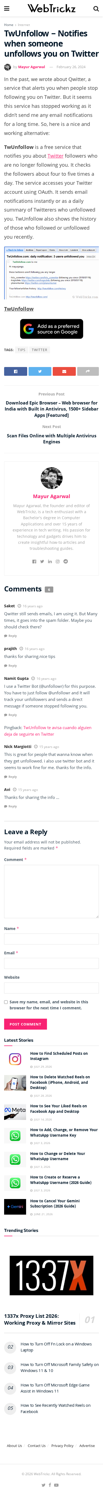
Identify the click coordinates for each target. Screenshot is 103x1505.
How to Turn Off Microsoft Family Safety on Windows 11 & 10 (60, 1368)
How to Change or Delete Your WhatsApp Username (57, 1157)
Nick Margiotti (17, 746)
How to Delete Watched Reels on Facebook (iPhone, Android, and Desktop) (60, 1082)
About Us (14, 1445)
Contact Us (37, 1445)
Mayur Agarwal (31, 66)
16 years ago (33, 606)
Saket (9, 605)
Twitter (55, 155)
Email (11, 952)
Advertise (87, 1445)
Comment (15, 859)
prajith (10, 648)
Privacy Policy (62, 1445)
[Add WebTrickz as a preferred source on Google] (51, 328)
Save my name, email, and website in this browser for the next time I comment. (49, 1004)
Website (12, 977)
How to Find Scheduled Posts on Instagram (59, 1056)
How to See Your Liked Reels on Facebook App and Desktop (58, 1109)
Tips (22, 350)
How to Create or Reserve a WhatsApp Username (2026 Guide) (60, 1180)
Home (8, 24)
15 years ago (49, 746)
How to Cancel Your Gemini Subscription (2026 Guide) (55, 1204)
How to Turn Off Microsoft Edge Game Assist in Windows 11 (55, 1388)
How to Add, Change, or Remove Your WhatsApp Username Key (64, 1133)
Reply (13, 636)
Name (11, 928)
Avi (7, 789)
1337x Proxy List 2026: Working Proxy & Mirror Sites (40, 1320)
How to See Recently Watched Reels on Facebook (55, 1409)
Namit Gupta (16, 678)
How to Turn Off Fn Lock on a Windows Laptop (56, 1347)
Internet (24, 24)
